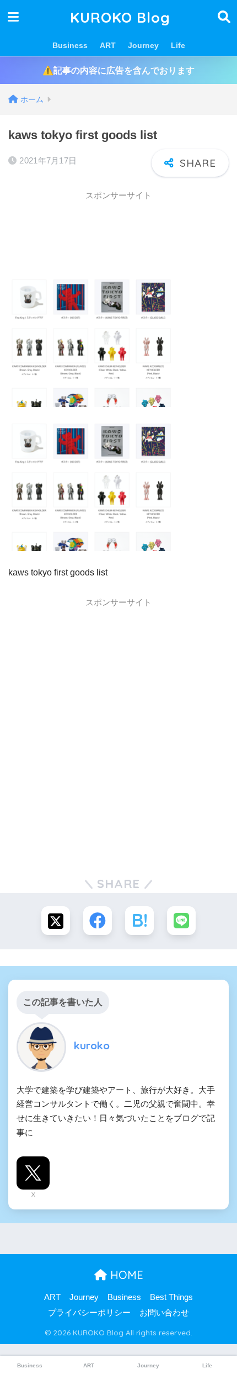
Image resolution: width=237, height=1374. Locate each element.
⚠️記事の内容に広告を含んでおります (118, 70)
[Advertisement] (96, 234)
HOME (125, 1275)
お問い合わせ (164, 1312)
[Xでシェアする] (55, 920)
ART (108, 45)
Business (70, 45)
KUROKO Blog (120, 17)
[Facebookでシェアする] (97, 920)
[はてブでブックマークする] (139, 920)
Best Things (171, 1297)
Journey (143, 45)
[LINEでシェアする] (181, 920)
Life (178, 45)
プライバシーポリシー (89, 1312)
